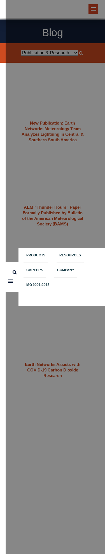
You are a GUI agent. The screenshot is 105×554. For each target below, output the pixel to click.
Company (65, 270)
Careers (34, 270)
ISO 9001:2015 (38, 285)
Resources (70, 255)
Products (35, 255)
